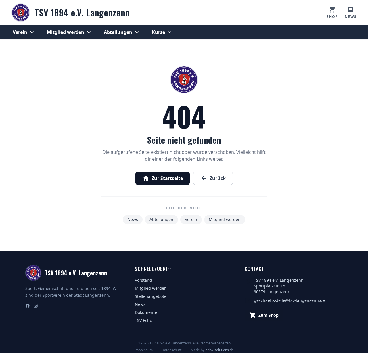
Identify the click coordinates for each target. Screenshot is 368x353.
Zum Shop (264, 315)
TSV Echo (143, 320)
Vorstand (143, 280)
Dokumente (146, 312)
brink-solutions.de (219, 350)
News (132, 219)
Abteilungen (122, 32)
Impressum (143, 350)
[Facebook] (27, 306)
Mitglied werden (69, 32)
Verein (24, 32)
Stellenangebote (150, 296)
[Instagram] (35, 306)
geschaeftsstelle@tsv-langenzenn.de (289, 300)
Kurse (162, 32)
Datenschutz (172, 350)
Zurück (213, 178)
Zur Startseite (162, 178)
